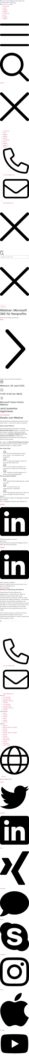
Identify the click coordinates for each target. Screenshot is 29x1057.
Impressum (6, 738)
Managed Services (8, 700)
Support (5, 11)
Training (5, 702)
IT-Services (6, 6)
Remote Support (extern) (10, 727)
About (4, 8)
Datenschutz (6, 739)
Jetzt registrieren (5, 588)
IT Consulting (6, 697)
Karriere (5, 716)
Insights (5, 9)
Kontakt (5, 729)
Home (1, 319)
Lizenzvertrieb (7, 699)
